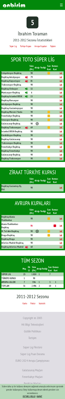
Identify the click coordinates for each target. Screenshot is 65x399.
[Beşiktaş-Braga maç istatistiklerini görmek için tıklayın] (61, 239)
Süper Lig (13, 46)
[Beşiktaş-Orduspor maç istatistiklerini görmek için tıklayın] (61, 88)
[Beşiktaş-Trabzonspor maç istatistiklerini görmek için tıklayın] (61, 127)
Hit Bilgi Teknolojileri (32, 324)
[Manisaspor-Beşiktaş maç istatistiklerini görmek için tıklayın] (61, 92)
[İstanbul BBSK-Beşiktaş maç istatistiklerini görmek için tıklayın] (61, 131)
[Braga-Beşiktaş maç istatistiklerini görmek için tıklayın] (61, 235)
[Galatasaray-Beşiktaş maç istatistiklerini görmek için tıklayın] (61, 123)
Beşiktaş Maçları (32, 383)
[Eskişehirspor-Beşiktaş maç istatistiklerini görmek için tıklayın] (61, 73)
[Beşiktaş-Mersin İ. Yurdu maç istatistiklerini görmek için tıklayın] (61, 112)
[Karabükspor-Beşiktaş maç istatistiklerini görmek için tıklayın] (61, 135)
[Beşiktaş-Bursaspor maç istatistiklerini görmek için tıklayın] (61, 100)
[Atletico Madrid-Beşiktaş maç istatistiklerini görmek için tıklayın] (61, 242)
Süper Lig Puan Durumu (32, 354)
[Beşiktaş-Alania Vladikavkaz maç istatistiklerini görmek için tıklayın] (61, 218)
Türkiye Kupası (25, 46)
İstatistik (42, 303)
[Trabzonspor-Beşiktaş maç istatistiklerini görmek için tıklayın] (61, 84)
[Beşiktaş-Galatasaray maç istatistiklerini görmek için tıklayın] (61, 139)
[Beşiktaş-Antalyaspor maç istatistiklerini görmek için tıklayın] (61, 77)
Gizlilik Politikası (32, 331)
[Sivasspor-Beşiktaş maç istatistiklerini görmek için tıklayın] (61, 119)
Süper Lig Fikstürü (32, 347)
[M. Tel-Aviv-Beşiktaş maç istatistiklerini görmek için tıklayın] (61, 231)
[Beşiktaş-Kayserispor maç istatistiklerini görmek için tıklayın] (61, 80)
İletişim (32, 338)
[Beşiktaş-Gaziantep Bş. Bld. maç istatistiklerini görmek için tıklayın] (61, 187)
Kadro (25, 303)
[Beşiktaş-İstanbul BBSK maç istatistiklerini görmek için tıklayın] (61, 96)
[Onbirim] (14, 5)
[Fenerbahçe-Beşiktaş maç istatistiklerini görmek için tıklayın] (61, 115)
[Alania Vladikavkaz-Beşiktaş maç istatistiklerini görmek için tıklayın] (61, 225)
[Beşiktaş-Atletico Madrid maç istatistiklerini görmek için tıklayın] (61, 246)
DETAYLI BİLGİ (29, 396)
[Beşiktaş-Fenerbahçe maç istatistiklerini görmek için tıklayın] (61, 150)
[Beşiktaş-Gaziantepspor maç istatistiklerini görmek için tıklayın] (61, 108)
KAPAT (39, 396)
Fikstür (33, 303)
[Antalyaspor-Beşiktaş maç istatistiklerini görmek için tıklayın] (61, 104)
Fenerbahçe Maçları (32, 377)
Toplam (53, 46)
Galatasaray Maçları (32, 370)
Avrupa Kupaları (40, 46)
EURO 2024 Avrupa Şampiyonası (32, 361)
